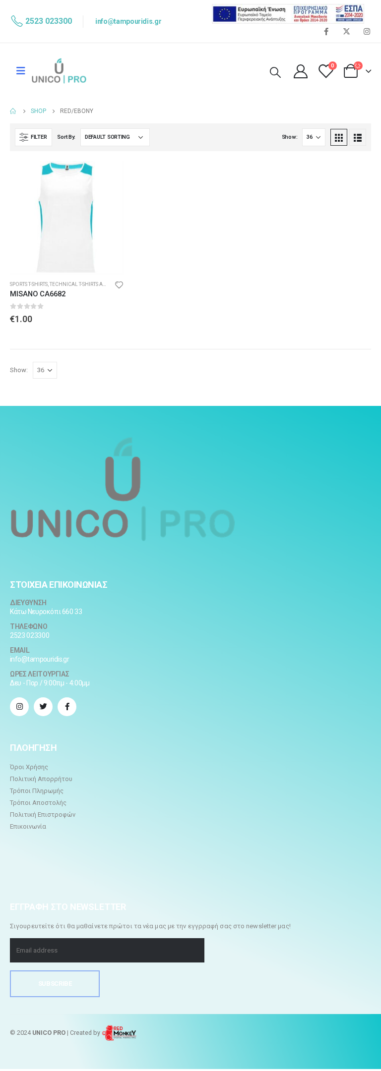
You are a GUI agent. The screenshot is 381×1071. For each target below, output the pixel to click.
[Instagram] (366, 31)
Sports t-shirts (29, 284)
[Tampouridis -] (59, 71)
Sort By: (66, 137)
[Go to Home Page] (13, 111)
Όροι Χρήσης (29, 767)
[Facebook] (325, 31)
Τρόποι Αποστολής (38, 802)
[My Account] (300, 71)
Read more (107, 177)
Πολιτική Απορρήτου (41, 779)
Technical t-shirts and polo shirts (96, 284)
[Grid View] (338, 137)
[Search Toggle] (275, 72)
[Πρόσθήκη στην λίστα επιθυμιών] (119, 284)
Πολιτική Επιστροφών (42, 814)
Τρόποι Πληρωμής (37, 790)
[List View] (357, 137)
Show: (290, 137)
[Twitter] (346, 31)
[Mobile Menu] (21, 70)
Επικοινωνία (28, 826)
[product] (67, 218)
